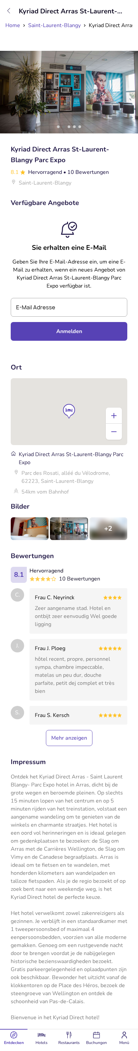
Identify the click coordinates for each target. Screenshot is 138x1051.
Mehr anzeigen (69, 738)
